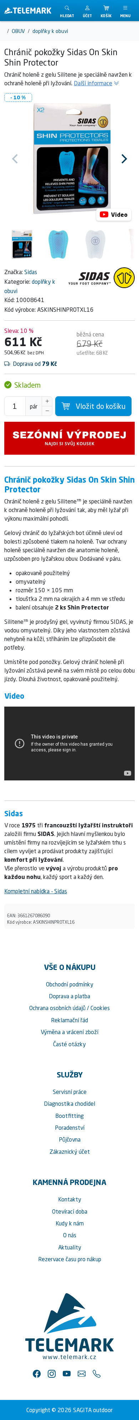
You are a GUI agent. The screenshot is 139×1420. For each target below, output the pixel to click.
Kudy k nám (70, 1223)
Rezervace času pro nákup (69, 1259)
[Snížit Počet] (47, 411)
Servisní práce (70, 1091)
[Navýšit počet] (47, 401)
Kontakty (69, 1199)
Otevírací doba (69, 1211)
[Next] (123, 159)
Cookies (100, 1008)
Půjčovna (70, 1139)
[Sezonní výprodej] (69, 438)
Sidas (30, 272)
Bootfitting (69, 1115)
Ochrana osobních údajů (57, 1008)
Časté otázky (69, 1044)
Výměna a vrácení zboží (69, 1032)
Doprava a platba (69, 996)
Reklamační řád (69, 1020)
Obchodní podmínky (69, 984)
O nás (69, 1235)
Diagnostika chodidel (69, 1103)
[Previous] (16, 159)
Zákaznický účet (70, 1151)
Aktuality (69, 1247)
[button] (87, 10)
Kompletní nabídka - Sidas (35, 891)
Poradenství (69, 1127)
